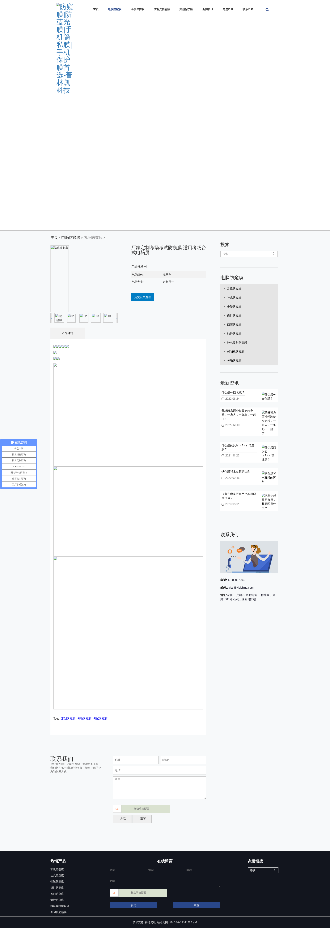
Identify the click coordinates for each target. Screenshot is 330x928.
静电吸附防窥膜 (237, 342)
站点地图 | (163, 922)
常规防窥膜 (234, 288)
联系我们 (229, 534)
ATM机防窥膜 (235, 351)
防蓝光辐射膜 (162, 9)
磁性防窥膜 (234, 315)
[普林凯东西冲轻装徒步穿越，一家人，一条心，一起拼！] (269, 422)
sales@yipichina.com (240, 587)
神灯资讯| (150, 922)
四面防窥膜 (234, 324)
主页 (96, 9)
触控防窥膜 (234, 333)
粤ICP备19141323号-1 (183, 922)
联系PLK (248, 9)
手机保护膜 (137, 9)
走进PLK (228, 9)
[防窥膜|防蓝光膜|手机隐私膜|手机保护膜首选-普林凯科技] (65, 48)
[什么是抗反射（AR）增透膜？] (269, 453)
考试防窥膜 (100, 718)
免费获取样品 (142, 297)
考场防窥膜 (93, 237)
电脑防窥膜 (114, 9)
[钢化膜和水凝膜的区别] (269, 477)
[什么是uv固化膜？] (269, 396)
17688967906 (235, 580)
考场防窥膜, (84, 718)
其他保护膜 (186, 9)
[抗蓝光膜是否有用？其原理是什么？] (269, 501)
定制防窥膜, (68, 718)
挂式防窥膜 (234, 297)
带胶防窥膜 (234, 306)
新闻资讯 (207, 9)
